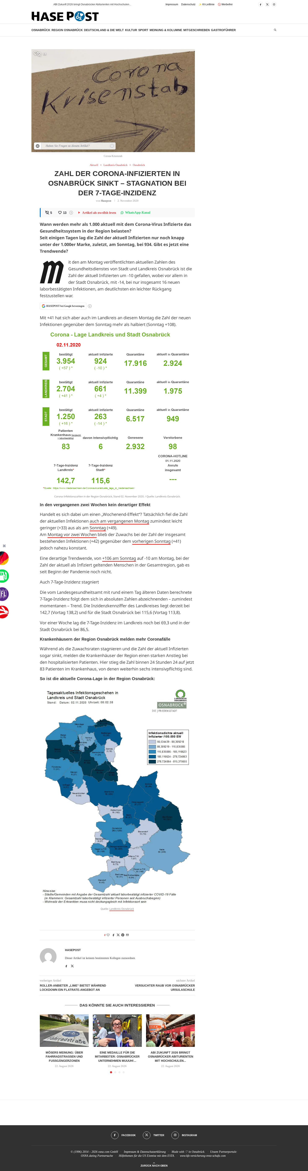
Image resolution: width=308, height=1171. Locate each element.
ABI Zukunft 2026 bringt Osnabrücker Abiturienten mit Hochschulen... (170, 1056)
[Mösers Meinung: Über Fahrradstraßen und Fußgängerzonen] (64, 1030)
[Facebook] (260, 4)
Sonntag (98, 528)
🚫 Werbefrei (225, 4)
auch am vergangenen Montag (119, 521)
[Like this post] (108, 935)
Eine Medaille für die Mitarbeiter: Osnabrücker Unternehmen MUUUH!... (117, 1056)
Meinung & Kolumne (166, 30)
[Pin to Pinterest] (122, 935)
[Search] (275, 30)
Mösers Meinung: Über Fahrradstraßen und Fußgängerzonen (64, 1056)
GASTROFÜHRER (223, 30)
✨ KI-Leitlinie (207, 4)
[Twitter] (267, 4)
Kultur (131, 30)
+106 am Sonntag (119, 558)
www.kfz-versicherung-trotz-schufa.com (203, 1155)
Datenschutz (188, 4)
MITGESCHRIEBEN (196, 30)
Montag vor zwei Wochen (72, 534)
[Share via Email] (127, 935)
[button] (42, 4)
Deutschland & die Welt (104, 30)
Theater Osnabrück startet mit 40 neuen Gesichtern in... (84, 4)
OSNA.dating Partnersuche (97, 1155)
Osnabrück (40, 30)
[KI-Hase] (37, 146)
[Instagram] (274, 4)
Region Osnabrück (67, 30)
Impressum (172, 4)
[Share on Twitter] (118, 935)
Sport (143, 30)
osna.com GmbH (108, 1151)
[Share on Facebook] (113, 935)
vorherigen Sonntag (151, 541)
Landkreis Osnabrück (121, 909)
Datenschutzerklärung (153, 1151)
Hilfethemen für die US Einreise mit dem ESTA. (147, 1155)
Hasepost (106, 200)
